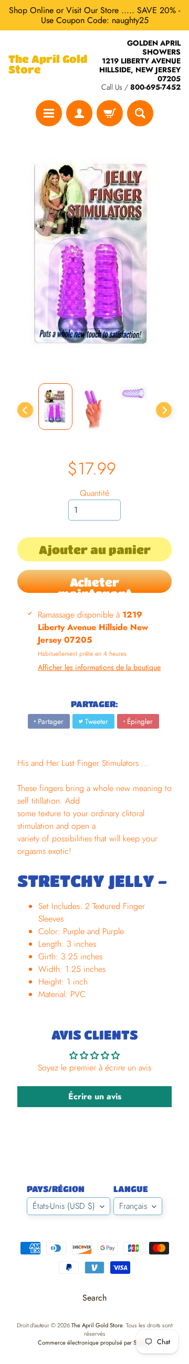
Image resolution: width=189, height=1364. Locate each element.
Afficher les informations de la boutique (99, 667)
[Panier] (110, 113)
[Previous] (25, 410)
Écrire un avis (94, 1096)
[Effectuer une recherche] (140, 113)
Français (133, 1206)
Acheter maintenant (95, 584)
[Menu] (49, 113)
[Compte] (79, 113)
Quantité (94, 493)
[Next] (164, 410)
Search (94, 1298)
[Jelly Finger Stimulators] (55, 406)
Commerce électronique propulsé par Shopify (95, 1342)
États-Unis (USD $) (64, 1206)
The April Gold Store (47, 64)
